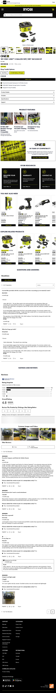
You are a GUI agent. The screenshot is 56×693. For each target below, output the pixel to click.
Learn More (6, 186)
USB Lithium (5, 667)
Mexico (17, 667)
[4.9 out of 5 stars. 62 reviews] (20, 220)
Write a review (18, 64)
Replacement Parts (6, 635)
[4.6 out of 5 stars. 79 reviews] (37, 258)
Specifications (5, 99)
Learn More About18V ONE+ (40, 157)
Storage (17, 642)
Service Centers (6, 642)
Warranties (4, 632)
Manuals (4, 629)
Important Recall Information (6, 648)
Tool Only (4, 73)
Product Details (5, 92)
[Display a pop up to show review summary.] (24, 221)
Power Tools (18, 629)
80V (3, 664)
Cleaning (18, 638)
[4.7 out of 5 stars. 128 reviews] (3, 258)
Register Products (6, 645)
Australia (18, 658)
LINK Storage (5, 670)
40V (3, 661)
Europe (17, 664)
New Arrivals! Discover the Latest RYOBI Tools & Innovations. (28, 5)
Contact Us (4, 652)
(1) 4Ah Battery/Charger (17, 73)
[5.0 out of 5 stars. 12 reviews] (3, 220)
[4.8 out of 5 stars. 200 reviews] (20, 258)
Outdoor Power (19, 632)
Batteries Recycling (6, 638)
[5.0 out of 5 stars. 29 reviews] (37, 220)
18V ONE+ (4, 658)
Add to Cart (28, 79)
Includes (3, 95)
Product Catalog (6, 677)
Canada (17, 661)
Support (3, 102)
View (53, 2)
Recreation (18, 635)
